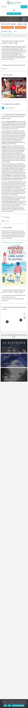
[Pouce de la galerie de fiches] (14, 264)
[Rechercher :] (11, 6)
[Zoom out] (25, 315)
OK (5, 705)
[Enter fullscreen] (25, 318)
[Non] (26, 703)
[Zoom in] (25, 313)
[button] (14, 10)
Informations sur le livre (6, 31)
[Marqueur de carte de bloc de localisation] (20, 320)
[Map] (14, 321)
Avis (15, 31)
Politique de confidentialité (18, 705)
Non (9, 705)
